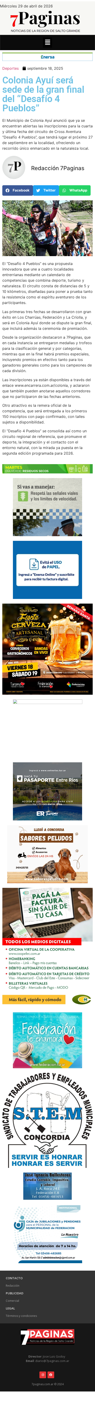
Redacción (12, 1286)
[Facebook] (51, 1374)
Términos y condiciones (21, 1316)
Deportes (10, 68)
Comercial (12, 1301)
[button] (47, 42)
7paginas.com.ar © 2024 (48, 1384)
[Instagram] (42, 1374)
